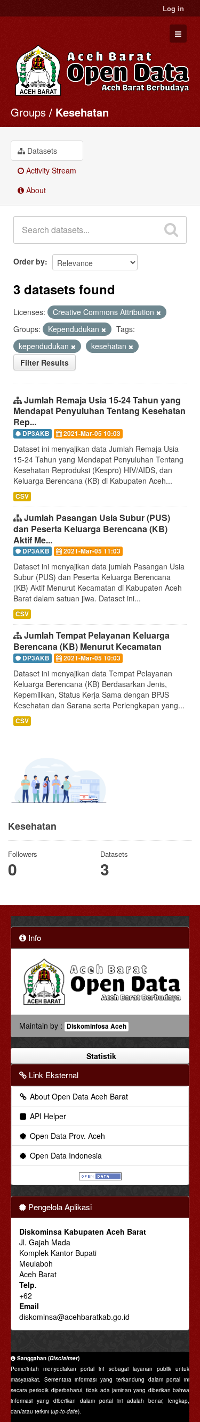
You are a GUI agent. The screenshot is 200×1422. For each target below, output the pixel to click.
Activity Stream (50, 170)
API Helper (47, 1116)
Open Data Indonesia (65, 1155)
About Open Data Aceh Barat (78, 1096)
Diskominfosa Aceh (96, 1026)
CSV (22, 496)
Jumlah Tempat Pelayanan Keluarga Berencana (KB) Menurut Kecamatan (91, 640)
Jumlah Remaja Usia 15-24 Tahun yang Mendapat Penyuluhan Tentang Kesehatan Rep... (99, 411)
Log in (173, 8)
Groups (28, 112)
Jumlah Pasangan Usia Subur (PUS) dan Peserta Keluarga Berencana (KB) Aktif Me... (91, 528)
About (35, 190)
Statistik (100, 1056)
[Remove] (158, 312)
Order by (29, 261)
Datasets (41, 150)
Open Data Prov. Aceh (66, 1135)
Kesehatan (82, 112)
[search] (171, 230)
